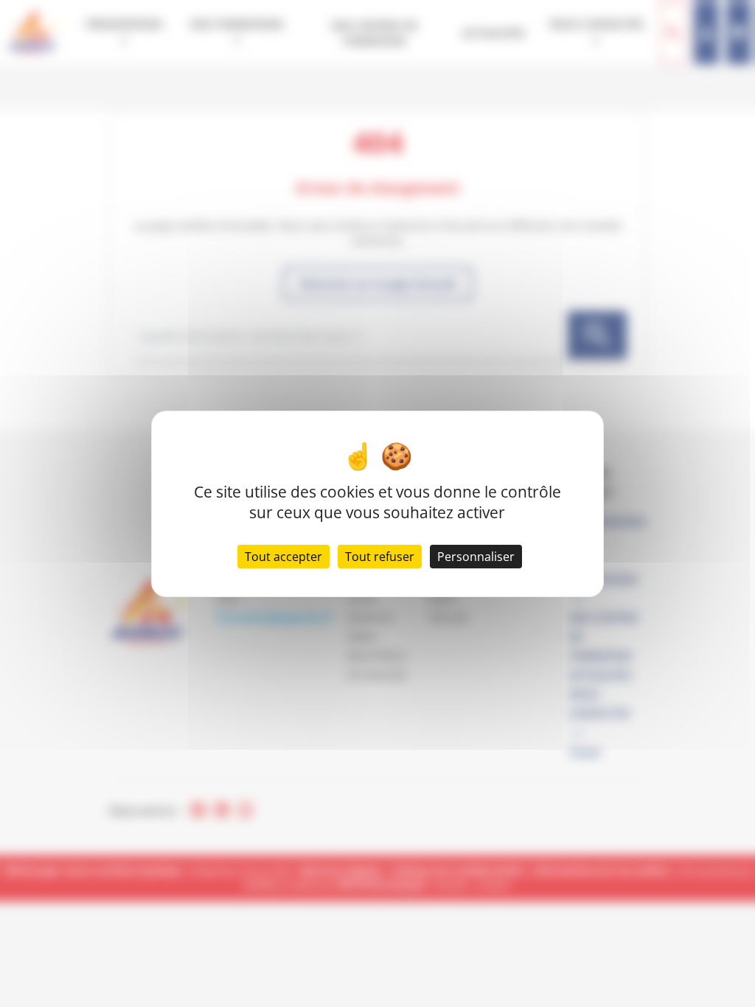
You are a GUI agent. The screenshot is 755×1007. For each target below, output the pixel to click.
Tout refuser (379, 556)
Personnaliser (476, 556)
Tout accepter (283, 556)
